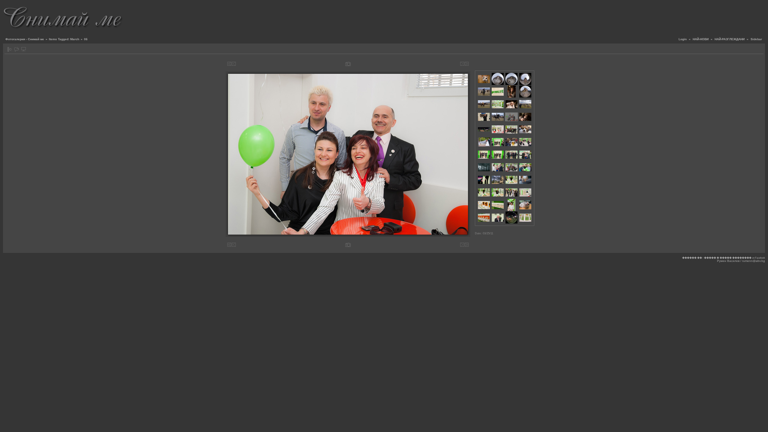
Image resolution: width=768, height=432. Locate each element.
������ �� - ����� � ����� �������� (717, 257)
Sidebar (756, 39)
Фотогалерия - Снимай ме (24, 39)
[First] (229, 64)
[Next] (462, 64)
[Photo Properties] (348, 64)
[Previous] (234, 64)
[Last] (466, 64)
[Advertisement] (656, 16)
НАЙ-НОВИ (701, 39)
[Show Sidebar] (10, 49)
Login (683, 39)
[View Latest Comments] (16, 49)
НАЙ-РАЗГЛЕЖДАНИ (730, 39)
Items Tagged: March (64, 39)
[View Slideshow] (23, 49)
